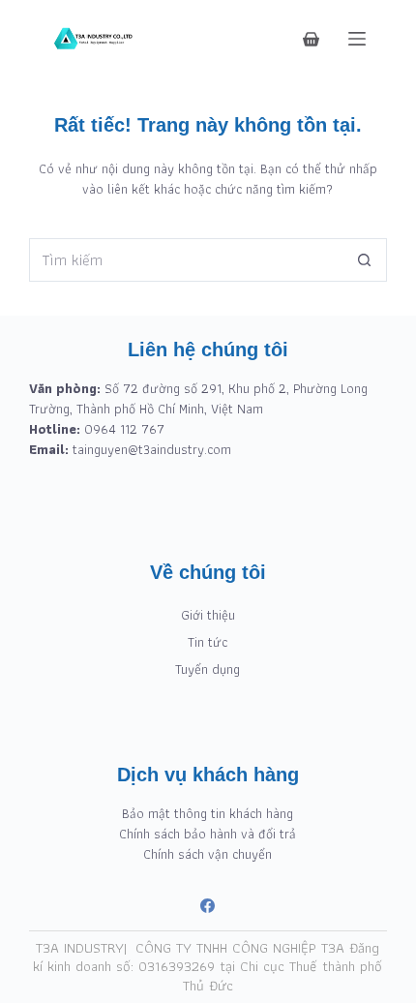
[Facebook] (207, 905)
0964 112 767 (124, 429)
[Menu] (357, 38)
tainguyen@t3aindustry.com (152, 449)
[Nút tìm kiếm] (365, 260)
